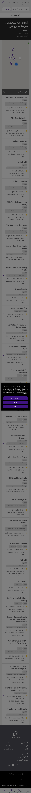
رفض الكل (15, 402)
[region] (15, 396)
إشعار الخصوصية (9, 392)
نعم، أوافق (16, 406)
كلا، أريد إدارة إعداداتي (15, 398)
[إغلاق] (3, 384)
